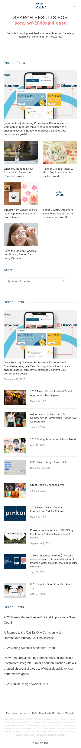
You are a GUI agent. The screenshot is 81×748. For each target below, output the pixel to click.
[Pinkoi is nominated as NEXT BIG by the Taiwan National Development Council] (15, 536)
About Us (25, 713)
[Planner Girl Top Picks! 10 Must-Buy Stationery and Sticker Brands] (60, 152)
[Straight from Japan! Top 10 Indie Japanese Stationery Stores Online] (21, 193)
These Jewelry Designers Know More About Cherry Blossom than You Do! (58, 213)
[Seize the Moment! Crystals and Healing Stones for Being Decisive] (21, 234)
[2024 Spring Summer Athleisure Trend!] (15, 445)
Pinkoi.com (12, 713)
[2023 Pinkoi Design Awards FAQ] (15, 467)
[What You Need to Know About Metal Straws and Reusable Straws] (21, 152)
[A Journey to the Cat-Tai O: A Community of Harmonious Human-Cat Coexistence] (15, 419)
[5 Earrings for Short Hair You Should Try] (15, 590)
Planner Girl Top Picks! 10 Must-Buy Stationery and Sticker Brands (58, 172)
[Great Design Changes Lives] (15, 490)
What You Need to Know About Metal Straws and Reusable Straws (18, 172)
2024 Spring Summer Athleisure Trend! (53, 439)
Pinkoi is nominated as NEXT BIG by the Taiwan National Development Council (51, 534)
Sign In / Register (66, 713)
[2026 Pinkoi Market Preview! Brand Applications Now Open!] (15, 397)
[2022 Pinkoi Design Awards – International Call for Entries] (15, 513)
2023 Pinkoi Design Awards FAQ (49, 462)
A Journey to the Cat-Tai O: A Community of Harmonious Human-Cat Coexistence (53, 418)
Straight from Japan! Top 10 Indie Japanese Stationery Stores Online (20, 213)
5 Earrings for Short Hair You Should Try (51, 586)
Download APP (47, 713)
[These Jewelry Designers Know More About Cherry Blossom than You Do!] (60, 193)
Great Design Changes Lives (47, 484)
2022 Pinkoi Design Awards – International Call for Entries (47, 509)
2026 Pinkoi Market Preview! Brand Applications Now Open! (51, 393)
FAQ (34, 713)
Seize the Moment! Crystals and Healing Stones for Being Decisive (20, 254)
